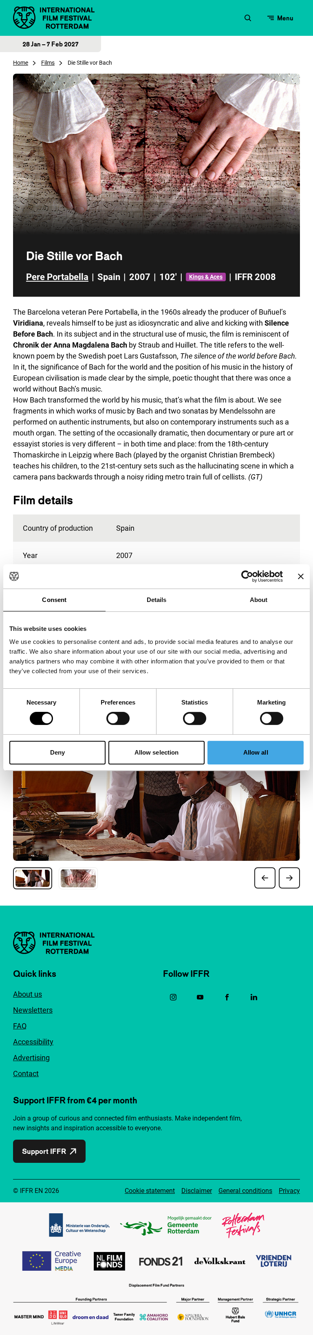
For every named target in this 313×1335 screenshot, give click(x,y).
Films (48, 62)
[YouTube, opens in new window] (200, 997)
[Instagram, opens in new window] (173, 997)
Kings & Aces (206, 277)
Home (20, 62)
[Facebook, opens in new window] (227, 997)
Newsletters (33, 1010)
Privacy (289, 1191)
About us (27, 994)
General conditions (245, 1191)
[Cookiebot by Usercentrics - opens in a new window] (247, 576)
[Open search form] (248, 18)
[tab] (32, 878)
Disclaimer (196, 1191)
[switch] (118, 718)
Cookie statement (150, 1191)
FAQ (19, 1026)
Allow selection (156, 752)
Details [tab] (157, 599)
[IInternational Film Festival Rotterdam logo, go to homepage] (54, 18)
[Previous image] (265, 878)
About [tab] (259, 599)
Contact (26, 1073)
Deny (57, 752)
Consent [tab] (54, 599)
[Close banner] (301, 576)
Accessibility (33, 1041)
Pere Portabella (57, 277)
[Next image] (289, 878)
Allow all (255, 752)
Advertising (31, 1057)
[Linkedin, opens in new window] (254, 997)
